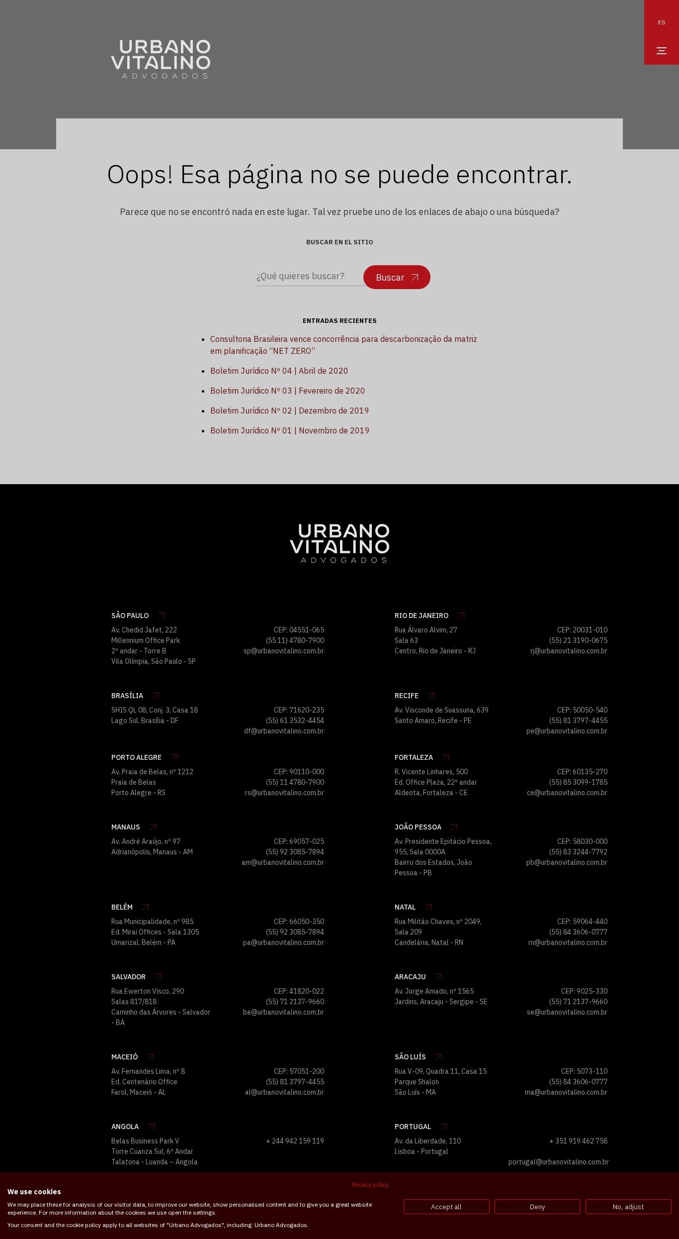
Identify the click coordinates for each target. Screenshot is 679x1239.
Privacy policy (370, 1184)
